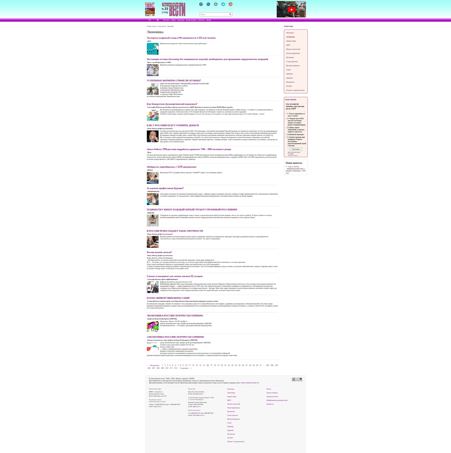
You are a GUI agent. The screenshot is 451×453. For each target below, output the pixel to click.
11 (190, 365)
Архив (208, 20)
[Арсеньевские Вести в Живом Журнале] (208, 4)
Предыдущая (154, 365)
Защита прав (291, 41)
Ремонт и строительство (295, 90)
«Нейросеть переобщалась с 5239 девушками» (171, 166)
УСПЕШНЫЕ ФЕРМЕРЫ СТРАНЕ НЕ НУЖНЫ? (174, 80)
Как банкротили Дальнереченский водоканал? (172, 103)
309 (162, 368)
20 (222, 365)
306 (149, 368)
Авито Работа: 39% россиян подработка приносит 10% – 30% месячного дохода (189, 149)
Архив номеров (272, 393)
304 (272, 365)
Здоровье (289, 78)
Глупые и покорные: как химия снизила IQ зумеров (175, 276)
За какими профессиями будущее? (165, 188)
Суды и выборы (293, 167)
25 (239, 365)
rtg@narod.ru (197, 406)
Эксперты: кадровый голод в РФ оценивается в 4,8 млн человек (181, 37)
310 (166, 368)
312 (175, 368)
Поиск (268, 389)
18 (215, 365)
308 (158, 368)
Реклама (166, 20)
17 (211, 365)
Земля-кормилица (293, 53)
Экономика (290, 37)
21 (225, 365)
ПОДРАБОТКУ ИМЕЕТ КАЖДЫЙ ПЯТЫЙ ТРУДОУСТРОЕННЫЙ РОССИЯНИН (192, 209)
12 (193, 365)
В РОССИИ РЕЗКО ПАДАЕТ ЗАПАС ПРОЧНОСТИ (175, 230)
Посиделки (290, 82)
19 (218, 365)
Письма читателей (293, 49)
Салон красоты (292, 61)
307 (153, 368)
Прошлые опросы (293, 155)
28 (250, 365)
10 (186, 365)
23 (232, 365)
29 (254, 365)
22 (229, 365)
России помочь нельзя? (159, 252)
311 (171, 368)
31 (261, 365)
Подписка (269, 404)
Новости (201, 20)
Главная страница (152, 26)
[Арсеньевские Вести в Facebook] (201, 4)
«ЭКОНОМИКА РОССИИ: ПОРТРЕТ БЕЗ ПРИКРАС (175, 336)
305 (276, 365)
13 (197, 365)
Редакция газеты (272, 396)
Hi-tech (289, 86)
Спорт (288, 70)
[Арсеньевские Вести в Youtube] (230, 4)
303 (267, 365)
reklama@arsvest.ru (198, 415)
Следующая (184, 368)
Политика (290, 33)
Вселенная (290, 57)
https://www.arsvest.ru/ (250, 383)
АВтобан (289, 74)
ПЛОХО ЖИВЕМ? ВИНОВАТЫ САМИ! (168, 297)
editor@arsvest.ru (198, 394)
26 (243, 365)
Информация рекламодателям (276, 400)
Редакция (180, 20)
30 (257, 365)
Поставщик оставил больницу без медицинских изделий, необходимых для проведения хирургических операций (207, 59)
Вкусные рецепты (292, 65)
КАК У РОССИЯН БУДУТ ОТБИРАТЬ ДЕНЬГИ (173, 125)
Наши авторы (191, 20)
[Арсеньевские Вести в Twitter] (223, 4)
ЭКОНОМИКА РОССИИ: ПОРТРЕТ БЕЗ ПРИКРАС (175, 315)
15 (204, 365)
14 (200, 365)
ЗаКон (173, 20)
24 (236, 365)
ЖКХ (288, 45)
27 (246, 365)
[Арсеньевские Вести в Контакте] (216, 4)
